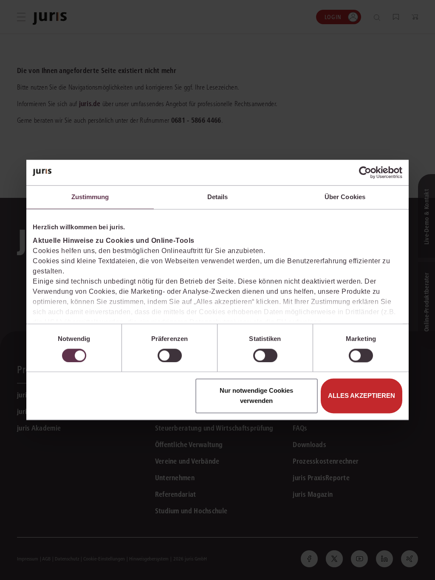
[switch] (170, 355)
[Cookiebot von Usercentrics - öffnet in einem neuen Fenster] (365, 172)
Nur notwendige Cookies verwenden (256, 396)
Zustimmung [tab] (90, 196)
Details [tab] (217, 196)
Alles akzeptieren (361, 396)
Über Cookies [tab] (345, 196)
